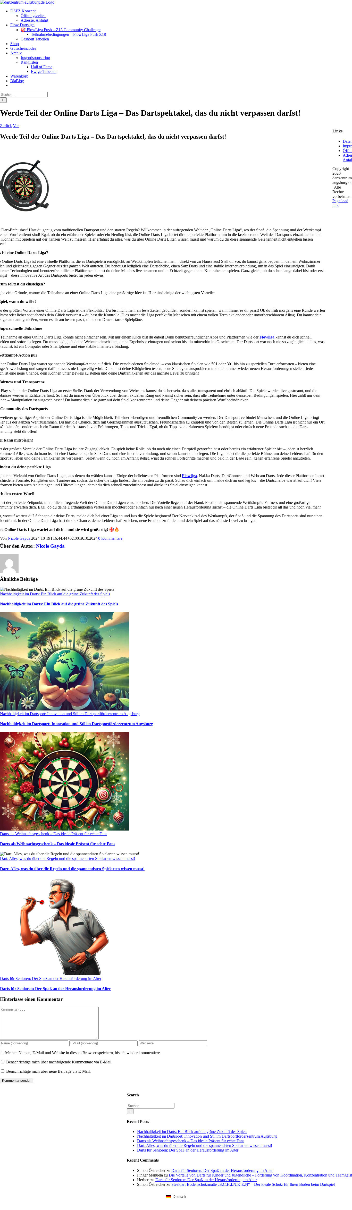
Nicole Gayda (19, 538)
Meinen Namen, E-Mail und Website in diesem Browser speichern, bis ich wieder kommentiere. (83, 1053)
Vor (16, 125)
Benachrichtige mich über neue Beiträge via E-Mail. (48, 1071)
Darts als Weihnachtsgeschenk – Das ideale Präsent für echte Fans (53, 834)
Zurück (6, 125)
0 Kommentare (110, 538)
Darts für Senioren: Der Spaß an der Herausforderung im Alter (50, 978)
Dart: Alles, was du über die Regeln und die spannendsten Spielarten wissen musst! (67, 858)
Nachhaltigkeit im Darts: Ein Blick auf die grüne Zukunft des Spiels (55, 594)
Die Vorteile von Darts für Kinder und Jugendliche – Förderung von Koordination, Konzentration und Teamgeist (260, 1175)
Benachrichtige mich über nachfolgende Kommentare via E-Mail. (59, 1062)
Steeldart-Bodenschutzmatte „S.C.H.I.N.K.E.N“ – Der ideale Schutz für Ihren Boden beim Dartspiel (253, 1184)
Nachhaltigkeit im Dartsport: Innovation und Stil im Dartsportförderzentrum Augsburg (70, 714)
